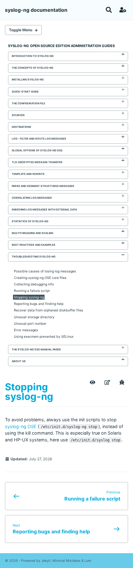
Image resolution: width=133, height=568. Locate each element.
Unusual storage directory (34, 317)
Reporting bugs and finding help (38, 304)
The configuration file (28, 103)
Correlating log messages (32, 197)
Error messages (26, 330)
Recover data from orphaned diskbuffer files (48, 310)
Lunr (87, 560)
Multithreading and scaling (32, 233)
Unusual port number (30, 323)
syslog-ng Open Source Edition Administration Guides (61, 46)
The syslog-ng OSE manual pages (36, 349)
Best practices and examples (33, 244)
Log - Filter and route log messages (39, 138)
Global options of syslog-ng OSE (37, 150)
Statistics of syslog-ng (30, 221)
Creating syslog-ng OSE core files (40, 278)
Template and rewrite (28, 174)
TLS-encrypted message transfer (37, 162)
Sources (18, 115)
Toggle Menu (20, 30)
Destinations (21, 126)
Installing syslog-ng (28, 79)
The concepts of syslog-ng (32, 67)
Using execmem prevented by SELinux (44, 336)
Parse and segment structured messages (43, 186)
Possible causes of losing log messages (45, 271)
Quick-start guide (25, 91)
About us (19, 361)
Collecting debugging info (34, 284)
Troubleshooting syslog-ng (33, 256)
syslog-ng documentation (36, 10)
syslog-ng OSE (20, 426)
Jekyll (45, 560)
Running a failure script (32, 291)
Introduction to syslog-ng (33, 56)
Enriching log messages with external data (44, 209)
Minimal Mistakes (66, 560)
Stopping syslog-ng (29, 297)
